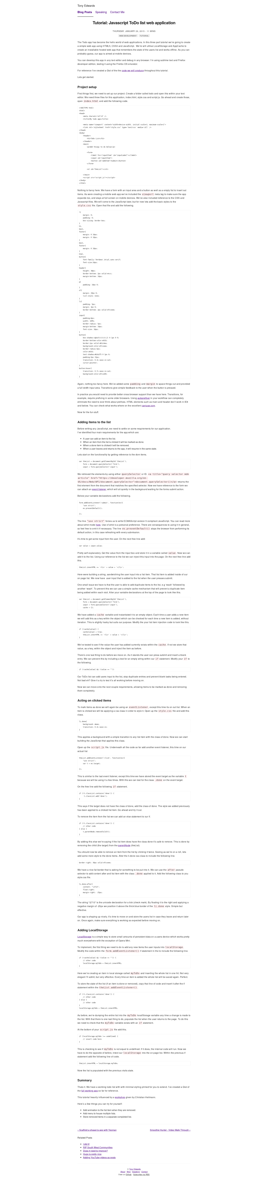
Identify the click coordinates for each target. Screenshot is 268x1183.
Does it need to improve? (95, 1150)
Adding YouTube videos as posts (99, 1157)
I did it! (86, 1144)
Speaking (101, 12)
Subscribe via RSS (141, 1174)
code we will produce (133, 70)
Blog (129, 1171)
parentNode (124, 845)
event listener (99, 489)
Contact (144, 1171)
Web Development (128, 36)
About (122, 1171)
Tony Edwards (86, 5)
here (98, 524)
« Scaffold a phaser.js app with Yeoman (97, 1130)
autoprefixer (143, 398)
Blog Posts (84, 12)
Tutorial (144, 36)
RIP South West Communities (98, 1147)
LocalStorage (84, 936)
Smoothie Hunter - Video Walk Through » (170, 1130)
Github (128, 1174)
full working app (89, 1090)
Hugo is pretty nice (92, 1154)
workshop (120, 1097)
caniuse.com (148, 405)
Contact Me (117, 12)
